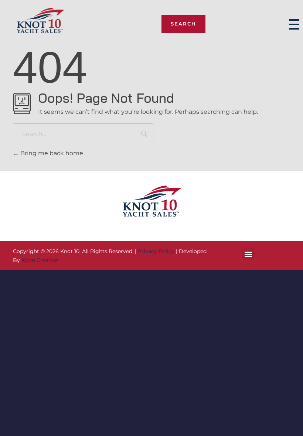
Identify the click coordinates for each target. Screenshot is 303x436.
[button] (248, 254)
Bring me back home (51, 153)
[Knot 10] (41, 23)
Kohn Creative (39, 260)
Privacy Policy (156, 251)
